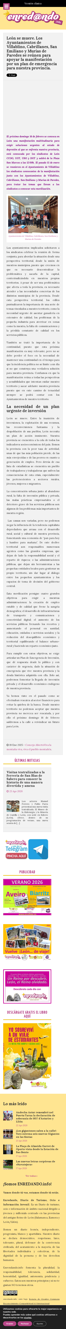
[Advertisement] (33, 105)
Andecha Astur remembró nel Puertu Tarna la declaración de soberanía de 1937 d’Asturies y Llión (35, 1117)
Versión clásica (33, 3)
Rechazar (25, 1323)
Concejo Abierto (34, 744)
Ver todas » (31, 1176)
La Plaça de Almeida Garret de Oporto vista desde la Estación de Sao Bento (37, 1149)
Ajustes (40, 1323)
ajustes (27, 1317)
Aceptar (9, 1323)
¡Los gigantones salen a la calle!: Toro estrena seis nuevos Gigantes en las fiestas (37, 1133)
